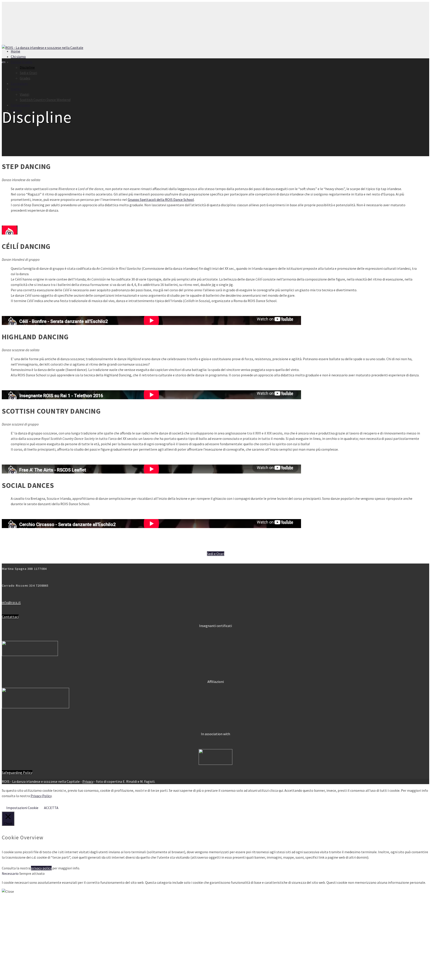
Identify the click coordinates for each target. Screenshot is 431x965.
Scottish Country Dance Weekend (45, 99)
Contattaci (10, 616)
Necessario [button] (10, 873)
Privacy (87, 781)
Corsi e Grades (21, 62)
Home (15, 51)
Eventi (16, 89)
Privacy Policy (41, 796)
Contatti (17, 959)
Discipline (27, 67)
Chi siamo (18, 56)
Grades (25, 78)
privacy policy (41, 868)
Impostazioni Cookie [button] (22, 807)
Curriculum (19, 83)
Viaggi (24, 94)
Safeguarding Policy (17, 772)
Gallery (16, 110)
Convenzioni (20, 105)
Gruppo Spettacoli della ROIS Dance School (161, 199)
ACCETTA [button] (51, 807)
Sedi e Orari (28, 72)
